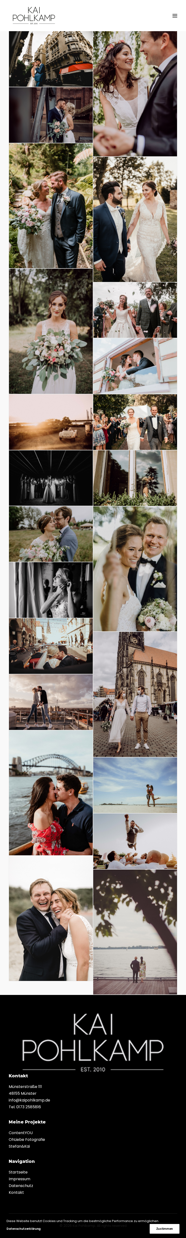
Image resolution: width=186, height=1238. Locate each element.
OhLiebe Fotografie (27, 1139)
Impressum (19, 1179)
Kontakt (16, 1192)
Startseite (18, 1172)
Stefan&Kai (19, 1146)
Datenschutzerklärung (24, 1229)
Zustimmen (164, 1229)
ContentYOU (21, 1133)
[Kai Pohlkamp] (34, 16)
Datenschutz (21, 1185)
